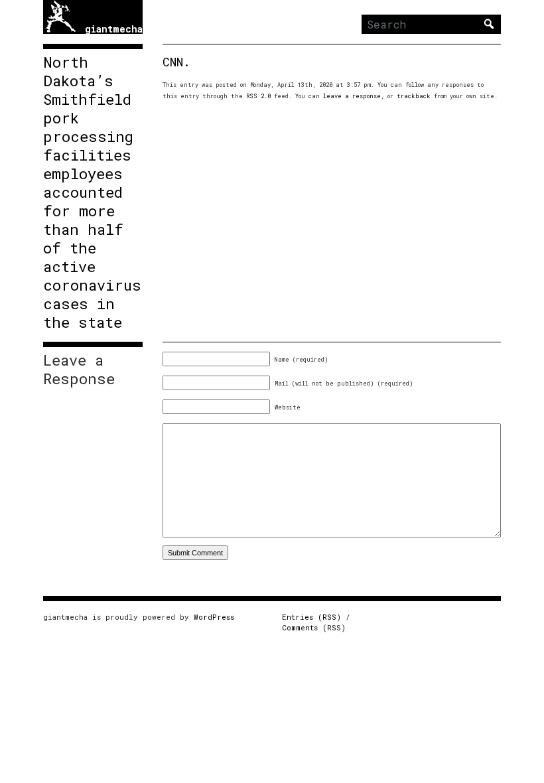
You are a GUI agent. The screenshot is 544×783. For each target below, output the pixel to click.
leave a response (352, 96)
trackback (414, 96)
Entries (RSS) (311, 617)
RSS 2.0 (258, 96)
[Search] (489, 24)
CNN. (176, 62)
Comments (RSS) (314, 627)
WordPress (214, 617)
